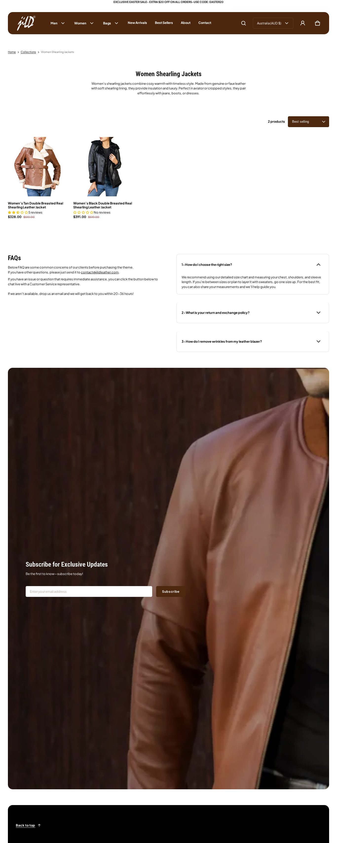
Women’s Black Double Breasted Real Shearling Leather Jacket (102, 205)
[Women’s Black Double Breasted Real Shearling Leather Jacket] (103, 166)
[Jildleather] (26, 23)
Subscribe (171, 591)
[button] (243, 23)
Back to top (25, 825)
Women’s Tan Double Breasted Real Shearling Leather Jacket (35, 205)
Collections (28, 51)
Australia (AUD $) (269, 23)
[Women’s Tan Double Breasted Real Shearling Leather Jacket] (37, 166)
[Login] (302, 23)
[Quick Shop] (58, 187)
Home (12, 51)
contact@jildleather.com (100, 272)
